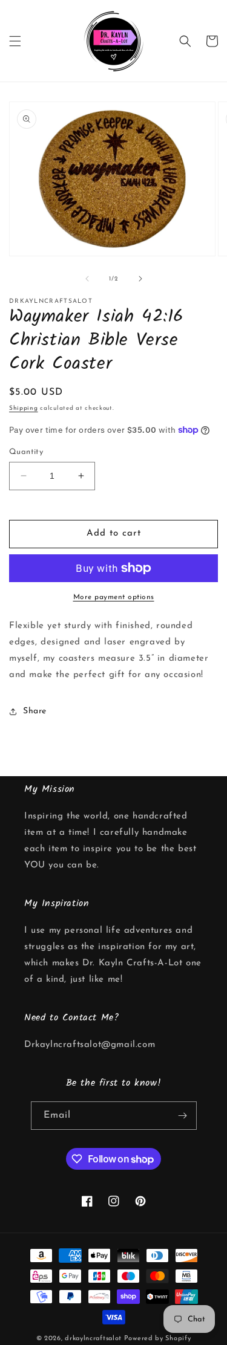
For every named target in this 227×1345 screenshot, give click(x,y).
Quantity (26, 452)
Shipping (23, 408)
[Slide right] (140, 278)
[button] (15, 41)
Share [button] (35, 711)
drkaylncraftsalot (93, 1338)
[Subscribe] (182, 1115)
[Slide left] (87, 278)
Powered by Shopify (157, 1338)
